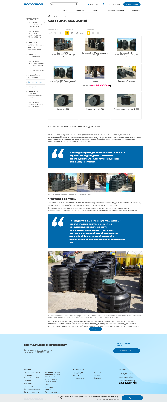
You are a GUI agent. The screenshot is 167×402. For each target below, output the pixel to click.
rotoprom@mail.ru (126, 377)
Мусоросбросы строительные (34, 76)
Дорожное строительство (34, 55)
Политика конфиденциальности (108, 399)
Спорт (47, 384)
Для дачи (32, 87)
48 (77, 33)
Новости (97, 375)
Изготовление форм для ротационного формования (53, 375)
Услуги (95, 10)
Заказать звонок (132, 4)
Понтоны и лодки (52, 392)
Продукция (80, 10)
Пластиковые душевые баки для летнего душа (35, 104)
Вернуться (96, 329)
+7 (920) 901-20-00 (113, 4)
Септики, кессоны (35, 82)
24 (72, 33)
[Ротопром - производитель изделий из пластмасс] (33, 4)
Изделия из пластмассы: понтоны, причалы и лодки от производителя (36, 46)
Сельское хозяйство (36, 70)
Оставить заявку (126, 351)
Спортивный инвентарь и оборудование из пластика (35, 94)
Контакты (136, 10)
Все (81, 33)
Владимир (94, 4)
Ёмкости (27, 380)
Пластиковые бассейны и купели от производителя (36, 63)
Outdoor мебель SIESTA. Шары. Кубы (32, 377)
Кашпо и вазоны (30, 386)
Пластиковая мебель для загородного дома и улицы (36, 24)
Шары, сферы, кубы (32, 373)
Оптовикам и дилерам (115, 10)
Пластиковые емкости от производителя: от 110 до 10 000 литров (36, 34)
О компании (62, 10)
